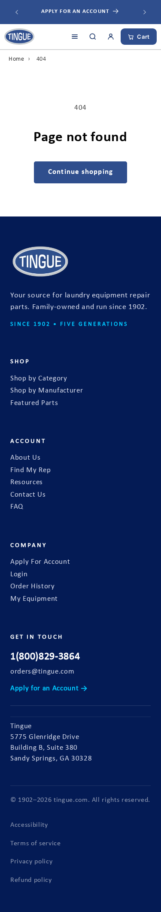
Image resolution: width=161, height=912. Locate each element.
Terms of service (35, 843)
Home (16, 59)
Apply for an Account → (49, 688)
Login (18, 574)
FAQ (16, 507)
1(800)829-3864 (45, 657)
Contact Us (28, 495)
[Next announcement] (144, 12)
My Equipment (34, 599)
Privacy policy (31, 861)
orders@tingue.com (42, 671)
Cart (143, 36)
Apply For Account (40, 562)
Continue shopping (80, 172)
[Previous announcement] (16, 12)
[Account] (111, 36)
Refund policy (31, 880)
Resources (26, 482)
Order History (32, 586)
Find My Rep (30, 470)
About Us (25, 457)
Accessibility (29, 825)
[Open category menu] (75, 36)
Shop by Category (38, 378)
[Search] (93, 36)
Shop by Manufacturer (46, 390)
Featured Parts (34, 403)
